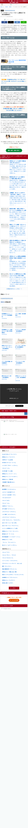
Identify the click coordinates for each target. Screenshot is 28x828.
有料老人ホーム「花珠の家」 (8, 479)
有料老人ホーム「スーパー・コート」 (9, 473)
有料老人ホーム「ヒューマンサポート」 (10, 476)
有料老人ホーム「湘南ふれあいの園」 (9, 571)
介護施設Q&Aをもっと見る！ (13, 288)
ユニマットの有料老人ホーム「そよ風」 (10, 528)
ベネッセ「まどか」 (6, 500)
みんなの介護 (15, 600)
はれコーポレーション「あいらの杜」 (9, 522)
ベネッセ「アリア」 (6, 552)
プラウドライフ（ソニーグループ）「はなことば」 (12, 563)
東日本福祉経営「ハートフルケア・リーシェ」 (11, 536)
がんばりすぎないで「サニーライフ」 (9, 454)
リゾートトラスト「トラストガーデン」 (10, 560)
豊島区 (2, 10)
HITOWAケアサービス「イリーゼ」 (9, 462)
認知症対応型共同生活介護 (10, 10)
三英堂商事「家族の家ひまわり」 (8, 482)
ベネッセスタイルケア (6, 497)
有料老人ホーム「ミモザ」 (7, 539)
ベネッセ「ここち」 (6, 468)
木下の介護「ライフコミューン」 (8, 508)
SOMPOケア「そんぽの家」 (7, 459)
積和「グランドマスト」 (7, 566)
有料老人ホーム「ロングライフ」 (8, 580)
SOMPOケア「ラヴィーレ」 (7, 506)
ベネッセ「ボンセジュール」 (8, 557)
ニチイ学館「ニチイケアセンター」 (9, 514)
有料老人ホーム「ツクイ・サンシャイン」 (10, 531)
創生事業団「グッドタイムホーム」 (9, 489)
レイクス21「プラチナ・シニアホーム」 (10, 465)
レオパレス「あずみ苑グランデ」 (8, 492)
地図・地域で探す (15, 150)
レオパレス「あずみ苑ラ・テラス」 (9, 494)
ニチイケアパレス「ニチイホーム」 (9, 511)
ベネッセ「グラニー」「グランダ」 (9, 555)
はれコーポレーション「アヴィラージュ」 (10, 525)
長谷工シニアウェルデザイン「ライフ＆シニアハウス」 (13, 574)
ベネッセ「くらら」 (6, 503)
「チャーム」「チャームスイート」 (9, 542)
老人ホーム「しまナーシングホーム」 (9, 545)
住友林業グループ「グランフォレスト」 (10, 577)
